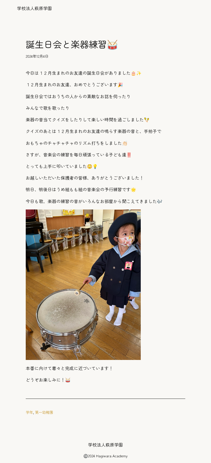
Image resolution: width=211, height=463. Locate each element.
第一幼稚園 (44, 412)
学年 (29, 412)
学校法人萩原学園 (34, 8)
